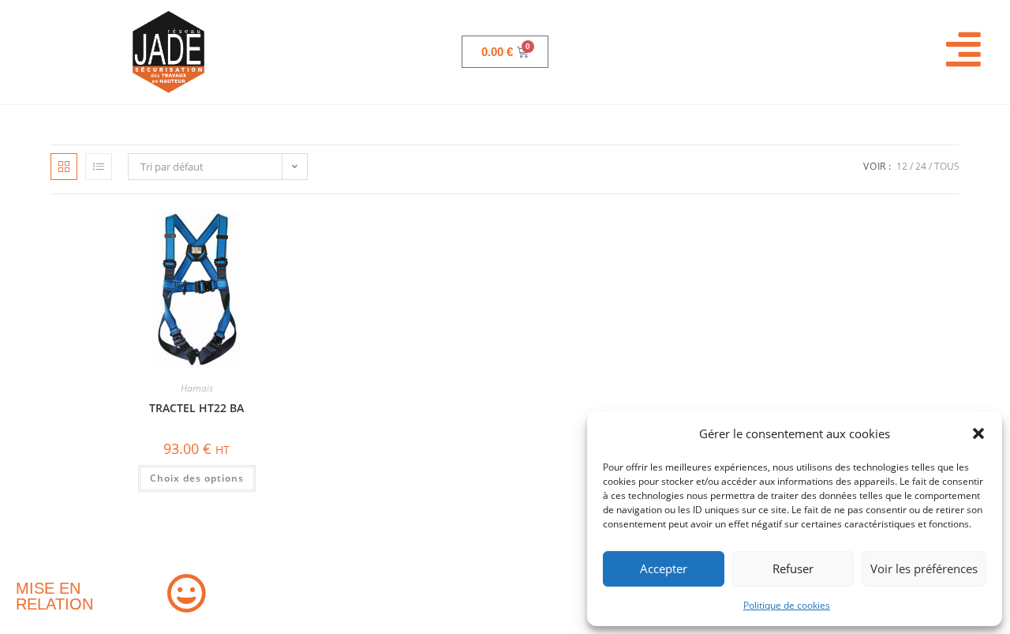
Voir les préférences (924, 568)
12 (901, 166)
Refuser (793, 568)
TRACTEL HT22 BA (196, 407)
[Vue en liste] (98, 166)
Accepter (663, 568)
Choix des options (197, 478)
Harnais (197, 388)
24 (920, 166)
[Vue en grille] (63, 166)
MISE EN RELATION (54, 596)
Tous (947, 166)
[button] (978, 433)
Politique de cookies (786, 605)
